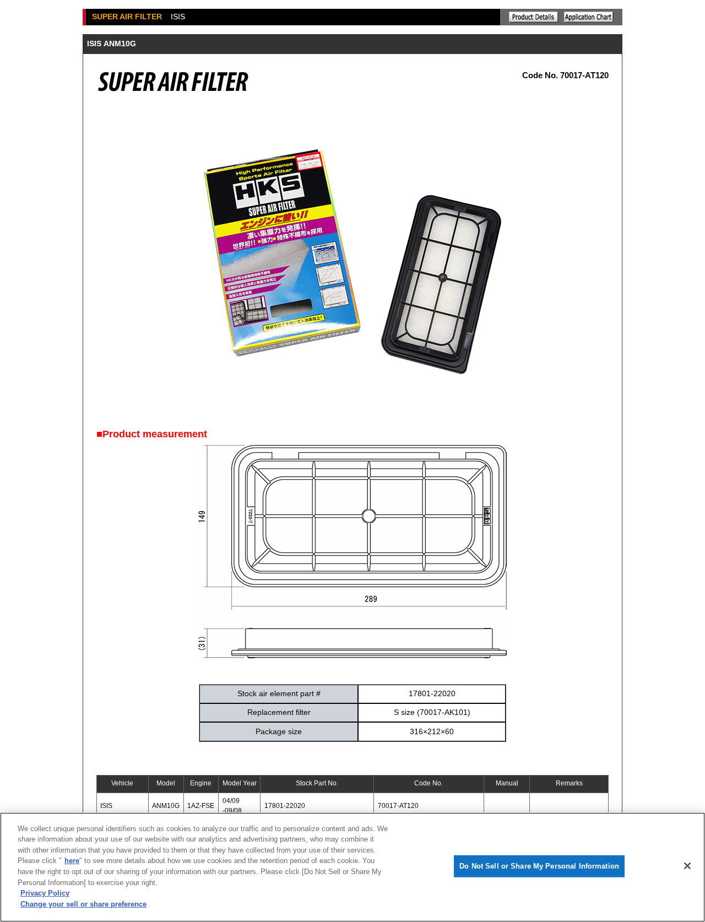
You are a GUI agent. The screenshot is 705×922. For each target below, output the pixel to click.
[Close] (687, 866)
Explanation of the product (533, 17)
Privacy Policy (44, 893)
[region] (352, 867)
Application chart (589, 17)
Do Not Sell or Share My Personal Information (539, 866)
